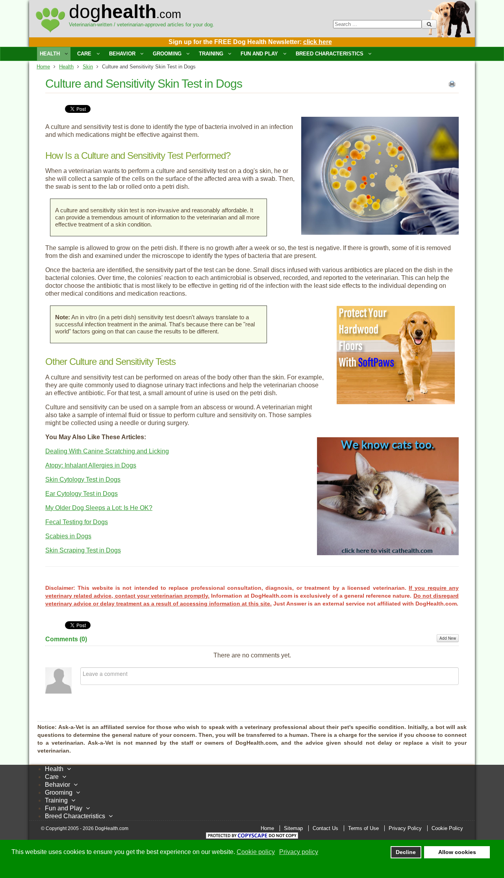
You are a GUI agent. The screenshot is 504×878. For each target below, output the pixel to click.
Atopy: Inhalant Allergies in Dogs (90, 465)
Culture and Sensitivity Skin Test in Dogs (143, 83)
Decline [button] (406, 852)
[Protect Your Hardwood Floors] (396, 402)
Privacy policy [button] (298, 852)
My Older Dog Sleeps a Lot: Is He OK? (98, 507)
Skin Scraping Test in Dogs (83, 550)
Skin (88, 67)
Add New (447, 638)
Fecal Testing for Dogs (76, 522)
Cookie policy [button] (256, 852)
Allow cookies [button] (457, 852)
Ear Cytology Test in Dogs (81, 493)
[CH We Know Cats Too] (388, 553)
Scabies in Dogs (68, 536)
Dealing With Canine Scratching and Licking (107, 451)
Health (66, 67)
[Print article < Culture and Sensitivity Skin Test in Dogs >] (452, 85)
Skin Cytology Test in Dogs (82, 479)
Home (43, 67)
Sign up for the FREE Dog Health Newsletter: (250, 42)
